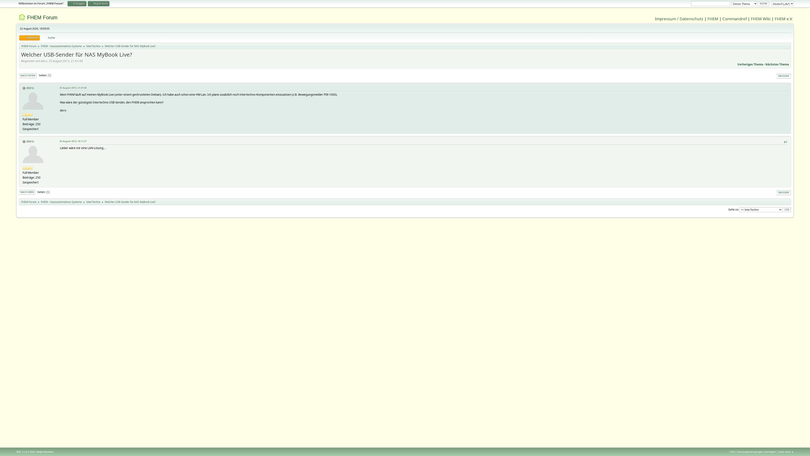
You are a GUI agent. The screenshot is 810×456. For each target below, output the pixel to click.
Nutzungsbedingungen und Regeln (756, 451)
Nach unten (27, 75)
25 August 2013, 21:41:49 (72, 87)
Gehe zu (733, 209)
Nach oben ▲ (786, 451)
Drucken (783, 75)
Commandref (734, 18)
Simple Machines (44, 452)
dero (30, 88)
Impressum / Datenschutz (679, 18)
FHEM (712, 18)
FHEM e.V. (784, 18)
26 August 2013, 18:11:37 (72, 141)
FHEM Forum (42, 17)
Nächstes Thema (777, 64)
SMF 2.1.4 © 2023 (25, 452)
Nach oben (27, 192)
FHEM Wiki (761, 18)
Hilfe (732, 451)
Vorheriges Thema (750, 64)
